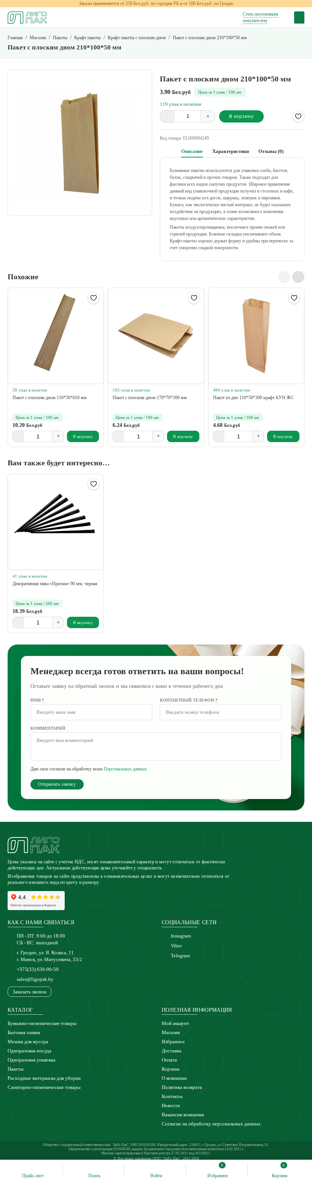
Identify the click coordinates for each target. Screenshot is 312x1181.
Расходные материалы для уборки (44, 1078)
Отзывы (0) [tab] (270, 151)
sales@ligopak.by (35, 979)
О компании (174, 1078)
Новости (171, 1105)
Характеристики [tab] (230, 151)
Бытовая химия (24, 1032)
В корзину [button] (83, 436)
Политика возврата (182, 1087)
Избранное (173, 1041)
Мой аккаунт (175, 1023)
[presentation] (284, 277)
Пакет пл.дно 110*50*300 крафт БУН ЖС (253, 397)
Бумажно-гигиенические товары (42, 1023)
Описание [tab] (192, 151)
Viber (176, 946)
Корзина (171, 1069)
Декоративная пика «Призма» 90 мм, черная (55, 583)
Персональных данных (125, 769)
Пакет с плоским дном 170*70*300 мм (150, 397)
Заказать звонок (29, 992)
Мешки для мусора (28, 1041)
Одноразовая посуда (29, 1051)
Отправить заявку (57, 784)
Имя (37, 700)
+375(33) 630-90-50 (38, 969)
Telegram (180, 955)
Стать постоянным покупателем (260, 17)
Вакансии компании (183, 1114)
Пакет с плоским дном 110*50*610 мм (50, 397)
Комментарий (47, 728)
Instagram (181, 936)
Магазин (171, 1032)
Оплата (169, 1060)
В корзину (241, 116)
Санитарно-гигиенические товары (44, 1087)
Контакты (172, 1096)
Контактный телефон (189, 700)
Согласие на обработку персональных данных (211, 1124)
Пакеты (16, 1069)
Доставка (171, 1051)
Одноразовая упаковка (32, 1060)
